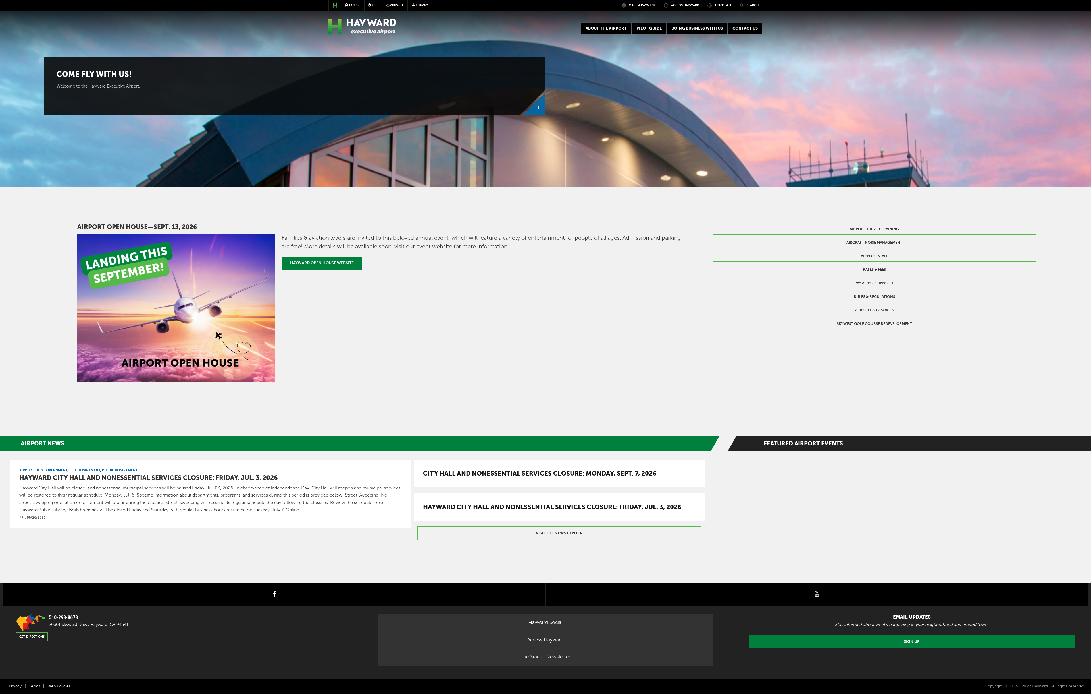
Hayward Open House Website (322, 263)
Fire (374, 5)
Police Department (120, 470)
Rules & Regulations (874, 296)
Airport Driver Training (874, 229)
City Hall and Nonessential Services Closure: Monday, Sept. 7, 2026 (540, 473)
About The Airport (606, 28)
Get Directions (32, 636)
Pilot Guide (649, 28)
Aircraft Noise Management (874, 242)
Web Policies (58, 686)
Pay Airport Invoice (874, 283)
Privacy (15, 686)
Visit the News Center (559, 533)
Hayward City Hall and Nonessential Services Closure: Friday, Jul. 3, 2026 (148, 477)
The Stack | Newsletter (545, 657)
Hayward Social (545, 622)
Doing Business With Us (697, 28)
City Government (51, 470)
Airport (26, 470)
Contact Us (745, 28)
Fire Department (84, 470)
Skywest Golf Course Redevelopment (874, 323)
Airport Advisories (874, 310)
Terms (34, 686)
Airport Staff (874, 256)
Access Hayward (545, 640)
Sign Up (912, 641)
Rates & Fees (874, 269)
